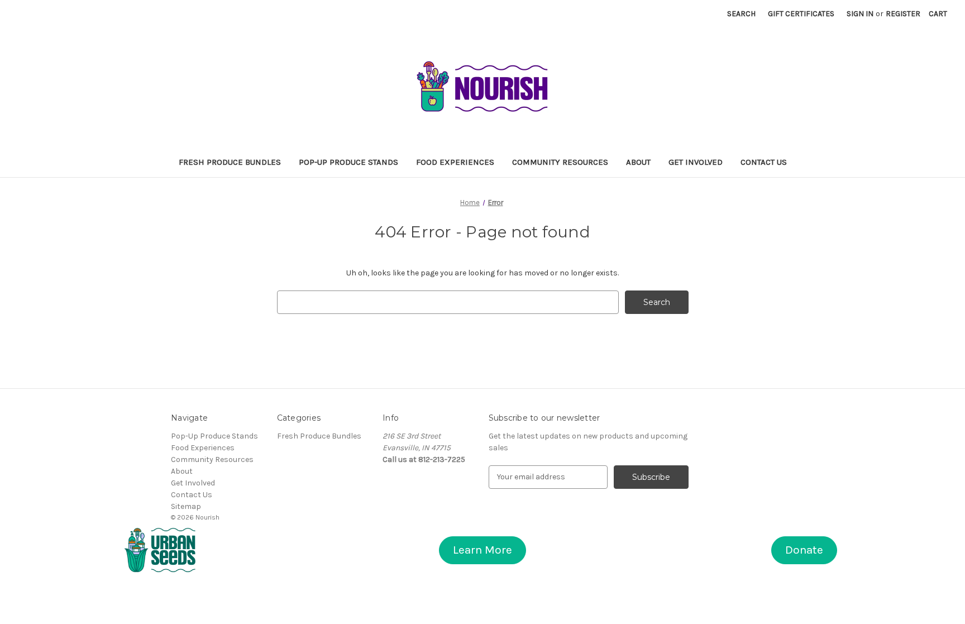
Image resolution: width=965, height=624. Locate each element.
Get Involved (695, 162)
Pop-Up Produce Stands (348, 162)
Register (903, 13)
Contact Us (764, 162)
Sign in (860, 13)
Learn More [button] (482, 549)
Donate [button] (804, 549)
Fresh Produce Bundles (230, 162)
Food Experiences (455, 162)
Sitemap (186, 506)
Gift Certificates (801, 13)
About (638, 162)
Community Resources (560, 162)
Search (741, 13)
